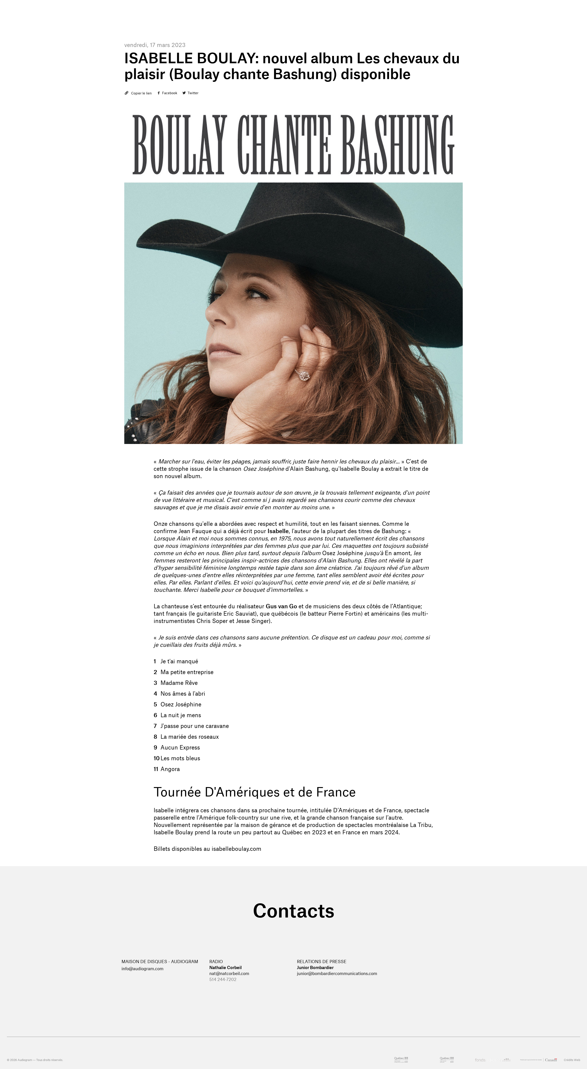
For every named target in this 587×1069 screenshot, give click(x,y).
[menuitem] (379, 18)
